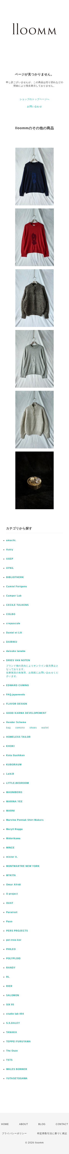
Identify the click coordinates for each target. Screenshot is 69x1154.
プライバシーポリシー (14, 1133)
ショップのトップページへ (34, 99)
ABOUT (23, 1124)
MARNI (10, 810)
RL (8, 977)
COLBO (10, 614)
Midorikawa (13, 838)
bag (8, 727)
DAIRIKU (11, 642)
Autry (9, 549)
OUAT (9, 903)
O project (12, 893)
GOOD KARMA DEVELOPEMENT (26, 713)
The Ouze (12, 1050)
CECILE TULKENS (17, 605)
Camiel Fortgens (16, 586)
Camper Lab (13, 595)
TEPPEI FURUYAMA (18, 1041)
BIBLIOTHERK (15, 577)
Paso (9, 921)
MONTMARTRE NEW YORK (23, 866)
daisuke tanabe (15, 651)
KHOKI (10, 746)
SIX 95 (10, 1004)
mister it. (12, 857)
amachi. (11, 540)
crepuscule (13, 623)
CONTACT (62, 1124)
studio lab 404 (15, 1013)
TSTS (9, 1060)
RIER (9, 986)
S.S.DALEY (13, 1023)
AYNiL (10, 568)
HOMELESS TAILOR (18, 737)
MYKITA (11, 875)
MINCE (10, 847)
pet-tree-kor (13, 940)
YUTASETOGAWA (17, 1078)
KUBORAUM (14, 764)
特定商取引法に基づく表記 (52, 1133)
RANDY (11, 967)
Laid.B (10, 773)
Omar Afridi (13, 884)
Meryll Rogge (14, 829)
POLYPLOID (13, 958)
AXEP (9, 558)
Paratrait (11, 912)
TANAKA (11, 1032)
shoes (33, 727)
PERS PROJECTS (17, 930)
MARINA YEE (14, 801)
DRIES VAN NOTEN (18, 660)
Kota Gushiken (15, 755)
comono (20, 727)
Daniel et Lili (14, 632)
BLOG (41, 1124)
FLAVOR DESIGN (16, 703)
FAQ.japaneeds (15, 694)
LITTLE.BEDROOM (17, 783)
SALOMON (12, 995)
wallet (45, 727)
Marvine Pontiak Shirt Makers (25, 820)
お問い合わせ (34, 106)
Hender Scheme (16, 722)
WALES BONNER (16, 1069)
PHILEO (11, 949)
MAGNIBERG (14, 792)
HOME (5, 1124)
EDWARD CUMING (17, 685)
